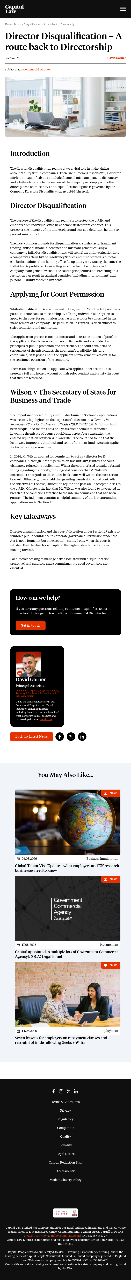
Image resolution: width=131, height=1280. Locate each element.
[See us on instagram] (61, 1091)
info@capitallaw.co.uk (65, 1236)
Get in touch (30, 625)
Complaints (65, 1128)
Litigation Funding (48, 691)
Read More (46, 719)
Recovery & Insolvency (27, 693)
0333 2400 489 (36, 1236)
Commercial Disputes (37, 69)
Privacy (65, 1110)
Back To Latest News (31, 736)
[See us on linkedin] (76, 1091)
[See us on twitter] (69, 1091)
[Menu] (123, 9)
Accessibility (65, 1171)
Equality (65, 1145)
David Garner (116, 58)
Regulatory (66, 1119)
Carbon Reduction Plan (65, 1162)
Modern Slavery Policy (65, 1180)
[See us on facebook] (53, 1091)
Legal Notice (65, 1154)
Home (8, 24)
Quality (65, 1136)
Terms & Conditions (65, 1102)
